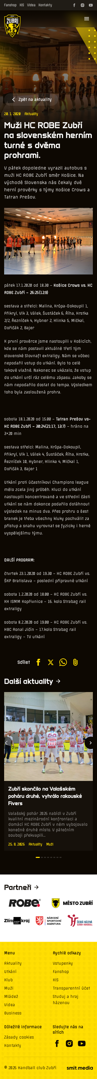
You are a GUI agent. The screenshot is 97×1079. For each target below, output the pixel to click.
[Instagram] (82, 5)
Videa (31, 5)
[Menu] (86, 18)
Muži (8, 988)
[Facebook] (74, 5)
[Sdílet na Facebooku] (38, 662)
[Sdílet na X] (51, 662)
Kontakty (45, 5)
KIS (22, 5)
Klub (8, 980)
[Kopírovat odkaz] (75, 662)
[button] (38, 857)
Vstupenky (63, 963)
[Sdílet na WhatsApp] (63, 662)
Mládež (11, 996)
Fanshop (10, 5)
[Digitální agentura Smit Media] (79, 1068)
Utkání (10, 971)
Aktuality (31, 114)
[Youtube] (91, 5)
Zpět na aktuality (35, 99)
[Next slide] (91, 743)
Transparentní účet (71, 988)
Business (12, 1013)
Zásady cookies (19, 1037)
